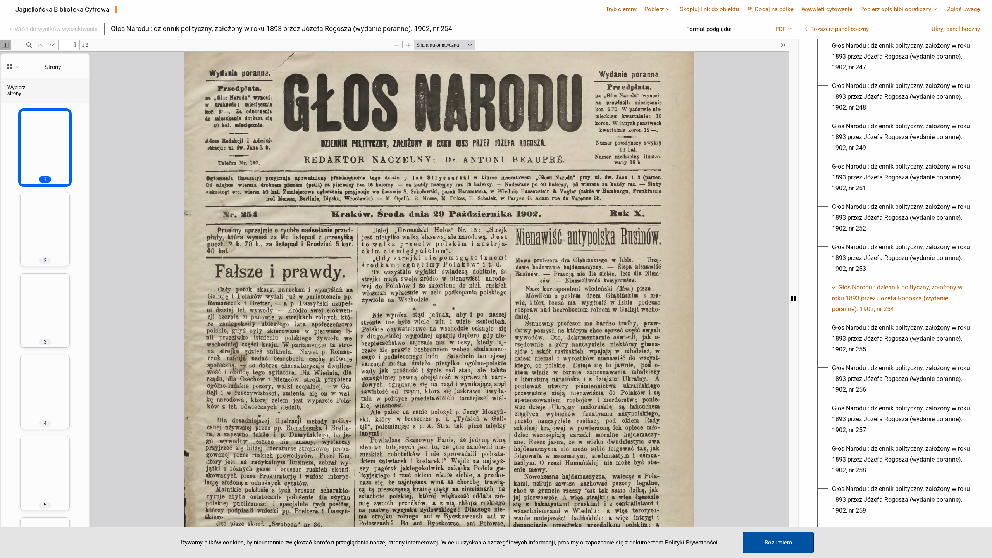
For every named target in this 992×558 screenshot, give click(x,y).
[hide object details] (793, 298)
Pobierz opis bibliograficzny (895, 9)
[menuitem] (902, 56)
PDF (780, 29)
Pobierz (654, 9)
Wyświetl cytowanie (826, 9)
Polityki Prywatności (691, 542)
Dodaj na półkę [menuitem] (774, 9)
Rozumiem (778, 542)
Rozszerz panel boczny (839, 29)
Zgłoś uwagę (963, 9)
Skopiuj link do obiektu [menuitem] (709, 9)
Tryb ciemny (621, 9)
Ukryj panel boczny (956, 29)
